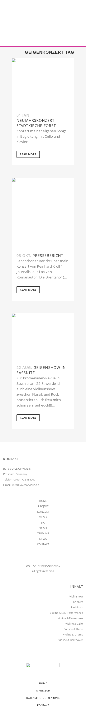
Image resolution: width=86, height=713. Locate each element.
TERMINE (43, 533)
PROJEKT (43, 506)
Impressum (43, 690)
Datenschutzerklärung (43, 697)
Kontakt (43, 705)
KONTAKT (43, 544)
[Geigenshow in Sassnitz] (43, 336)
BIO (43, 522)
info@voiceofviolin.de (25, 485)
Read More (28, 154)
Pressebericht (48, 255)
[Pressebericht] (43, 213)
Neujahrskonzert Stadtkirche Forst (36, 123)
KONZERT (43, 511)
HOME (43, 501)
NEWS (43, 539)
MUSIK (43, 517)
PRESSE (43, 528)
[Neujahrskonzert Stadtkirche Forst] (43, 83)
